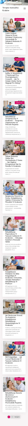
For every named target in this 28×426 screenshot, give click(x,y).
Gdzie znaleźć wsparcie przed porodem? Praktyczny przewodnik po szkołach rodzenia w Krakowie (13, 38)
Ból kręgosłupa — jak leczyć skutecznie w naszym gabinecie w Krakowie (13, 360)
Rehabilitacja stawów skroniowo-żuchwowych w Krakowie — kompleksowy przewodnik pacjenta (13, 398)
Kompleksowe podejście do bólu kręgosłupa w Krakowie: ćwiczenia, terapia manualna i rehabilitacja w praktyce (13, 278)
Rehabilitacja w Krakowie (11, 114)
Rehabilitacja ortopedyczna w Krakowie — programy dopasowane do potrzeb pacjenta (14, 120)
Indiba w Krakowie (9, 70)
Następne (17, 417)
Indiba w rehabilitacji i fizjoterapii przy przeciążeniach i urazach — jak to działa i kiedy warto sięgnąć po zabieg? (13, 78)
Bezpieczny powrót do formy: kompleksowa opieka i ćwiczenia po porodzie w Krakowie (14, 199)
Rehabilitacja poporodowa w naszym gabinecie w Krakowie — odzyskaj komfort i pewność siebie (13, 237)
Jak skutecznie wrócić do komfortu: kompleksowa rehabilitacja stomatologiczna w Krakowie (13, 320)
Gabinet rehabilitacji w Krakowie (12, 30)
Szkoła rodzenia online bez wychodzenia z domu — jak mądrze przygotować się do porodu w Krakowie (13, 161)
